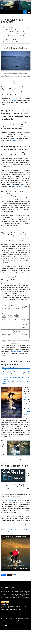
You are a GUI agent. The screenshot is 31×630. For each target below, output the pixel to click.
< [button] (2, 5)
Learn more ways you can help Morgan (10, 609)
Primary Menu (29, 12)
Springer (14, 100)
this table (5, 124)
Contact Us (4, 625)
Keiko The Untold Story (19, 186)
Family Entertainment (27, 405)
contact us (13, 140)
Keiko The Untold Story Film (11, 41)
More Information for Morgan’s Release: (14, 39)
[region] (15, 5)
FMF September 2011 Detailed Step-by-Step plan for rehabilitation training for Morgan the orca (16, 373)
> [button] (29, 5)
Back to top (3, 45)
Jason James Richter (27, 412)
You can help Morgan (8, 587)
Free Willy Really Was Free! (10, 30)
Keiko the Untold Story (8, 500)
